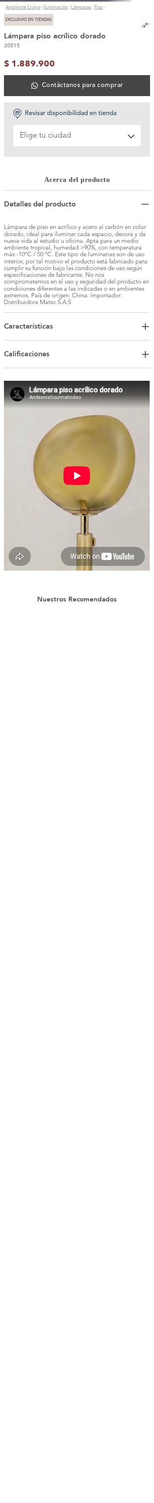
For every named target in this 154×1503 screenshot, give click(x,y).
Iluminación (55, 99)
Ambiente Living (23, 99)
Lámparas (81, 99)
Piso (98, 99)
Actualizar (77, 1354)
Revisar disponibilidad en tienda (70, 396)
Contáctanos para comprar (82, 368)
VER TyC (130, 5)
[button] (77, 179)
